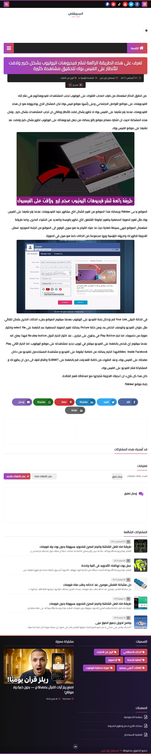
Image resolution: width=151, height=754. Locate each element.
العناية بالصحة (134, 659)
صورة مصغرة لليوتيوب (97, 667)
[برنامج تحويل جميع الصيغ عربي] (140, 622)
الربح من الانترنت (67, 78)
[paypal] (107, 4)
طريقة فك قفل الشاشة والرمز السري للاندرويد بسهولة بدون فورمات (90, 603)
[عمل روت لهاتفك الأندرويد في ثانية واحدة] (140, 565)
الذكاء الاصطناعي (132, 652)
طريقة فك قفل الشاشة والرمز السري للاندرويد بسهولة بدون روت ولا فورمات (85, 546)
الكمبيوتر (112, 659)
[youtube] (125, 4)
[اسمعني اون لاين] (75, 15)
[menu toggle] (144, 4)
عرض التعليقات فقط (43, 476)
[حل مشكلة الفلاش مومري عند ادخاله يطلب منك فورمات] (140, 584)
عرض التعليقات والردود (16, 476)
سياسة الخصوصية (133, 717)
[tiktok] (119, 4)
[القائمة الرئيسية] (9, 48)
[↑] (75, 746)
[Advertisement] (75, 30)
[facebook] (137, 4)
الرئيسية (135, 48)
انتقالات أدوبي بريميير (130, 667)
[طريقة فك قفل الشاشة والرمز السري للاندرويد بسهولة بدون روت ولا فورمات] (140, 546)
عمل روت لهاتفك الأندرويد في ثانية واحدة (106, 565)
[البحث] (6, 4)
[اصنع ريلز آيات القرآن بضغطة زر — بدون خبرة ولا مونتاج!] (39, 666)
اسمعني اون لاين (110, 751)
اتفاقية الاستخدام (133, 734)
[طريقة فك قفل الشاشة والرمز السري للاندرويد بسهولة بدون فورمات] (140, 603)
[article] (42, 431)
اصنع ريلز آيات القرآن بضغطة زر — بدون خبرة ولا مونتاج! (43, 689)
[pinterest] (113, 4)
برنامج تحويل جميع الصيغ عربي (113, 622)
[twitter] (131, 4)
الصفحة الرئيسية (87, 78)
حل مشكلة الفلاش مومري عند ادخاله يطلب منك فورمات (97, 584)
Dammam (66, 699)
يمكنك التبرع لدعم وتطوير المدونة (125, 725)
